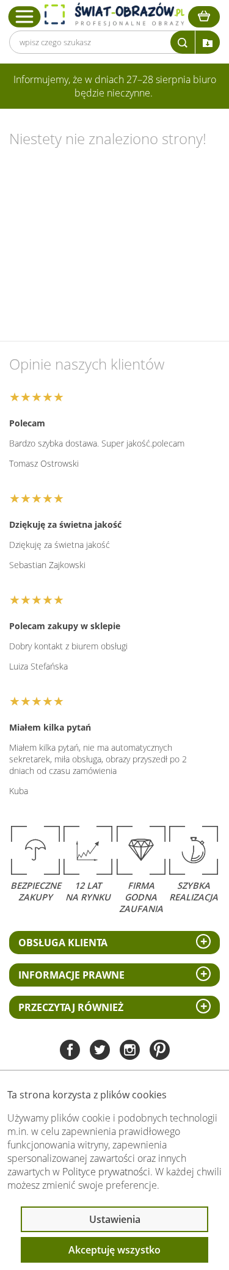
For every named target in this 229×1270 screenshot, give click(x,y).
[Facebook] (70, 1051)
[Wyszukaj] (182, 42)
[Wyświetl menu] (25, 16)
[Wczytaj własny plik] (207, 42)
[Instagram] (129, 1051)
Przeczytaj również (70, 1007)
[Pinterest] (159, 1051)
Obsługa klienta (62, 942)
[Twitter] (100, 1051)
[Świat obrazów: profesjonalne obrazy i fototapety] (114, 14)
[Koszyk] (204, 16)
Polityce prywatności (106, 1171)
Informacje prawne (71, 975)
